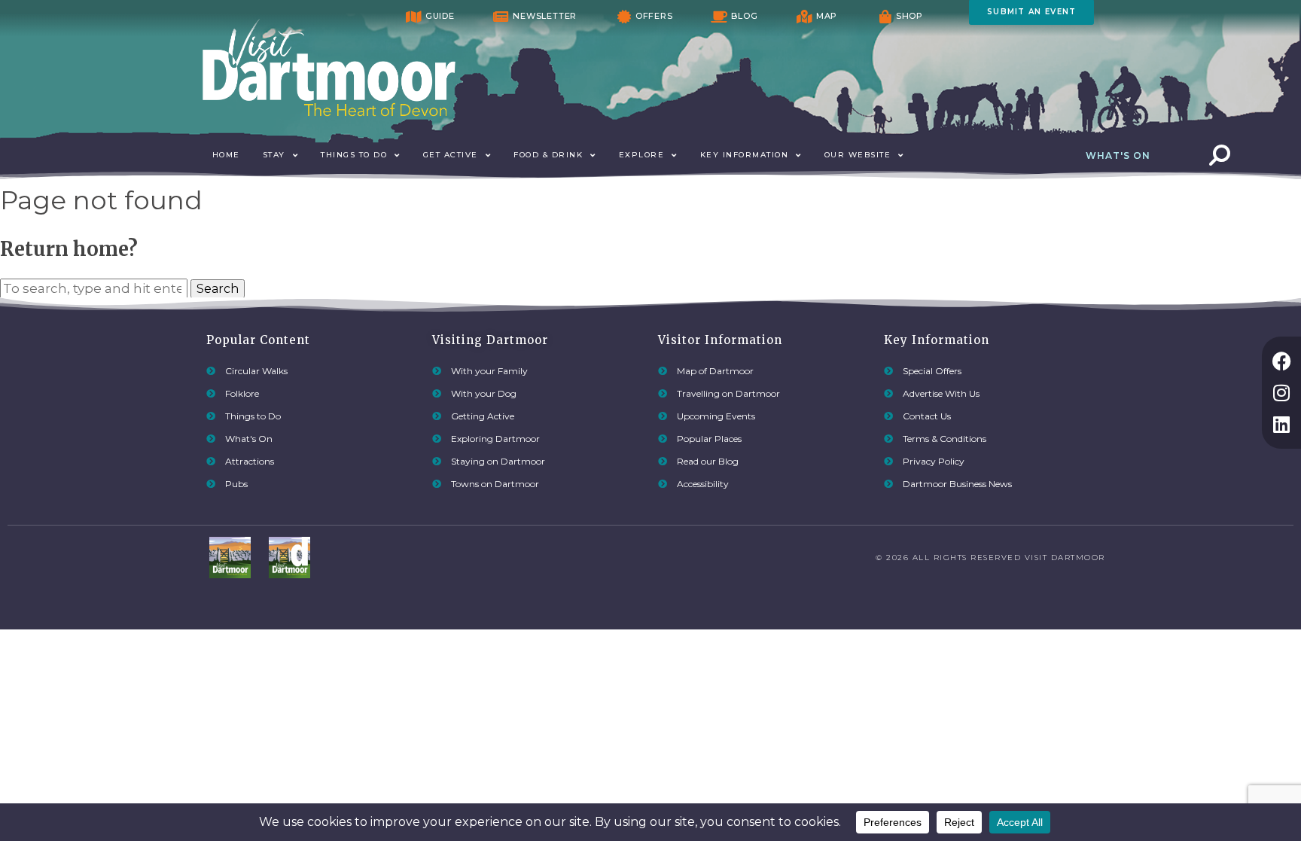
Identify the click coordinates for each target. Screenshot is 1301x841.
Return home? (69, 249)
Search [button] (218, 289)
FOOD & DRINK (548, 155)
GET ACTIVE (450, 155)
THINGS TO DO (354, 155)
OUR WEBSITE (857, 155)
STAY (274, 155)
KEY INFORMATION (744, 155)
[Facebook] (1282, 361)
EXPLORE (642, 155)
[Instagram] (1282, 392)
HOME (226, 155)
